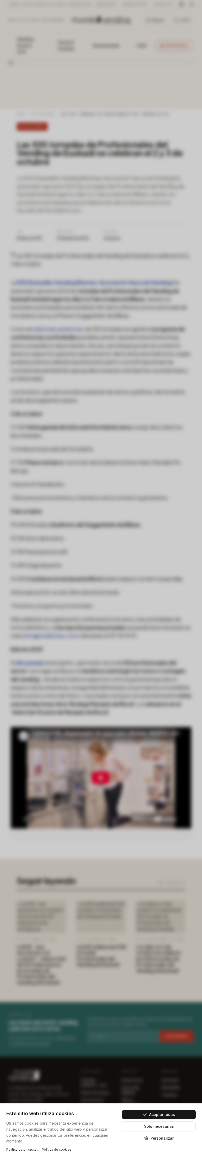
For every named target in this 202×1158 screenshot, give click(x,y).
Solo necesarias (159, 1126)
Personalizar (162, 1138)
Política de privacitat (22, 1149)
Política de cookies (57, 1149)
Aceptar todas (162, 1114)
